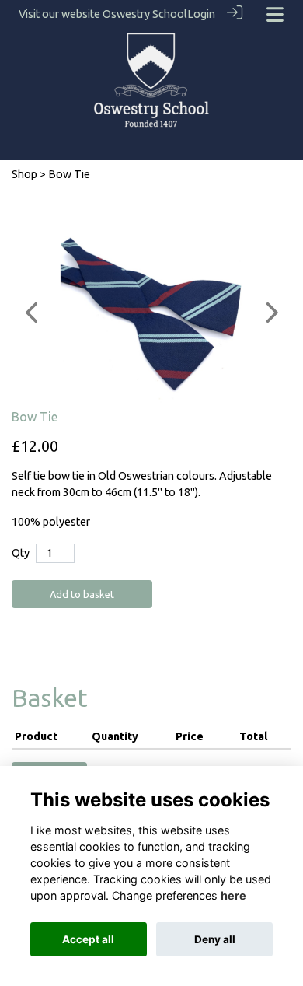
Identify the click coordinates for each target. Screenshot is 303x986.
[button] (33, 313)
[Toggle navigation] (275, 14)
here (233, 895)
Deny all (214, 939)
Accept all (88, 939)
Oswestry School (145, 14)
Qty (21, 553)
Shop (24, 174)
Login (201, 14)
